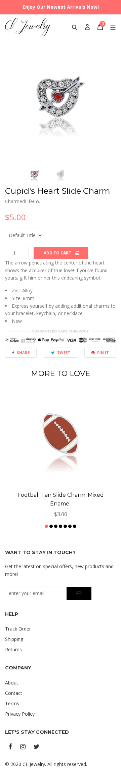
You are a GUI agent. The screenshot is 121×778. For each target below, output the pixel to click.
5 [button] (65, 526)
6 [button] (70, 526)
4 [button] (60, 526)
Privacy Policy (20, 714)
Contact (13, 693)
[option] (60, 105)
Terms (12, 703)
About (11, 682)
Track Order (18, 628)
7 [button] (74, 526)
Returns (13, 649)
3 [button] (55, 526)
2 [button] (51, 526)
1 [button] (46, 526)
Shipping (14, 639)
